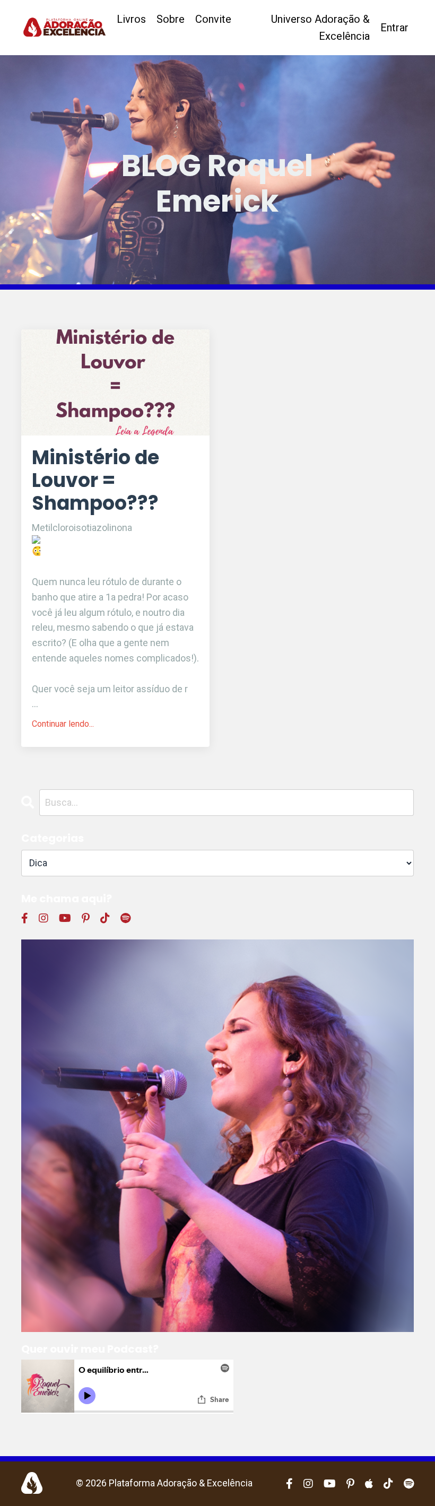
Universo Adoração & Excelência (320, 27)
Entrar (394, 27)
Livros (131, 19)
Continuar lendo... (63, 724)
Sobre (170, 19)
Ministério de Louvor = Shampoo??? (95, 480)
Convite (213, 19)
